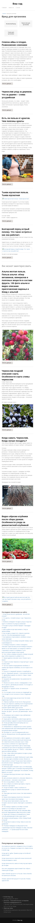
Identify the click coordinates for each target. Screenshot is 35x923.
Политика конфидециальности (12, 902)
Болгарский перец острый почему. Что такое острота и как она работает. (17, 231)
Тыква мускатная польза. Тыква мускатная (15, 194)
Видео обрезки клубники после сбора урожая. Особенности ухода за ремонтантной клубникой (15, 521)
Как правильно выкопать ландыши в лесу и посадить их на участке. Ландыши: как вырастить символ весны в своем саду (17, 848)
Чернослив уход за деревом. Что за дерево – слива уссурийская (17, 94)
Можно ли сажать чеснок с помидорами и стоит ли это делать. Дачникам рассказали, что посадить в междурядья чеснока (17, 684)
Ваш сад (17, 3)
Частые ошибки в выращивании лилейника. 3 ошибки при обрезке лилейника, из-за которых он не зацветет (17, 667)
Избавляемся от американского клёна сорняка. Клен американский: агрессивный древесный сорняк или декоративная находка (17, 728)
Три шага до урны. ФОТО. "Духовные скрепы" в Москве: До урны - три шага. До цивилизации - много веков (17, 711)
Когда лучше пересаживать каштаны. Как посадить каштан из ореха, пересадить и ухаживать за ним (17, 803)
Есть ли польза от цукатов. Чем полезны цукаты (16, 119)
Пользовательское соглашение (19, 900)
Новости (11, 7)
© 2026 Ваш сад (8, 897)
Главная (4, 7)
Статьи (18, 7)
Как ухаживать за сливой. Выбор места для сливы (18, 757)
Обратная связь (8, 908)
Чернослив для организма (25, 23)
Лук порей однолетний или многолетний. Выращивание (17, 571)
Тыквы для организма (11, 33)
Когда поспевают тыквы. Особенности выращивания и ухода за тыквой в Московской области (15, 789)
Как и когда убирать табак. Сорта (13, 782)
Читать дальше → (7, 83)
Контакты (6, 900)
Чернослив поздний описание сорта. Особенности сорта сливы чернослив (16, 375)
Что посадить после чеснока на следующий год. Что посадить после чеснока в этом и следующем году (17, 694)
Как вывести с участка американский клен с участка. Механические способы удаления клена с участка (16, 734)
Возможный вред (11, 24)
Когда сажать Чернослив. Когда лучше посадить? (15, 439)
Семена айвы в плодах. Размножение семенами (14, 43)
